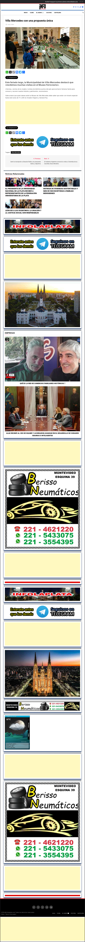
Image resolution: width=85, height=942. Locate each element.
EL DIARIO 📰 (40, 12)
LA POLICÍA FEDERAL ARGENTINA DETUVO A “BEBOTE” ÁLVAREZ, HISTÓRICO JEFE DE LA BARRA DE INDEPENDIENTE (61, 1)
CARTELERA (57, 12)
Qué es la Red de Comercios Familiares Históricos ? (42, 383)
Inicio (25, 12)
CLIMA (32, 12)
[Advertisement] (42, 266)
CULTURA (49, 12)
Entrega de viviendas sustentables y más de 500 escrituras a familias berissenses (60, 191)
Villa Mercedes (16, 152)
